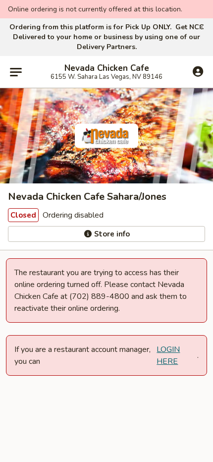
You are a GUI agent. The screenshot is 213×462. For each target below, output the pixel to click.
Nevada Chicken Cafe (106, 68)
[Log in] (198, 71)
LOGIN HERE (168, 355)
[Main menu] (16, 72)
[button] (201, 27)
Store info (111, 234)
